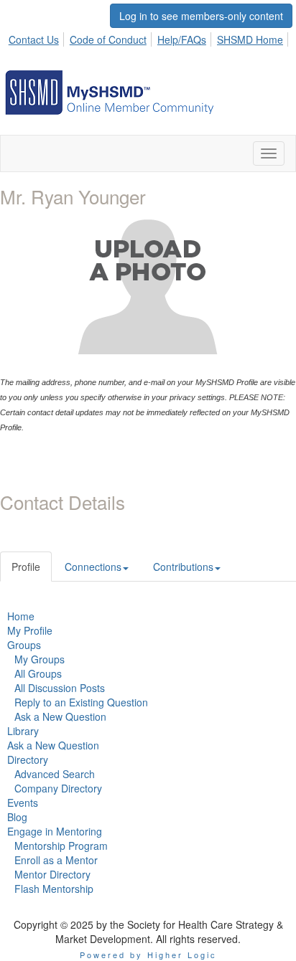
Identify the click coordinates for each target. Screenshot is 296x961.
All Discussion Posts (59, 688)
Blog (17, 817)
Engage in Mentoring (54, 831)
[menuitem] (37, 37)
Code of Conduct (108, 39)
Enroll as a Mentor (56, 860)
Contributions (183, 566)
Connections (93, 566)
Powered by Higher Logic (148, 954)
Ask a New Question (60, 716)
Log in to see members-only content (201, 16)
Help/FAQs (181, 39)
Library (23, 731)
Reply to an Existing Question (81, 702)
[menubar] (149, 37)
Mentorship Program (61, 845)
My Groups (39, 659)
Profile (25, 566)
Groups (24, 645)
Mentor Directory (52, 874)
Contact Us (34, 39)
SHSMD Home (250, 39)
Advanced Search (54, 774)
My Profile (29, 630)
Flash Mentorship (53, 888)
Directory (27, 759)
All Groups (38, 673)
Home (20, 616)
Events (22, 802)
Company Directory (58, 788)
